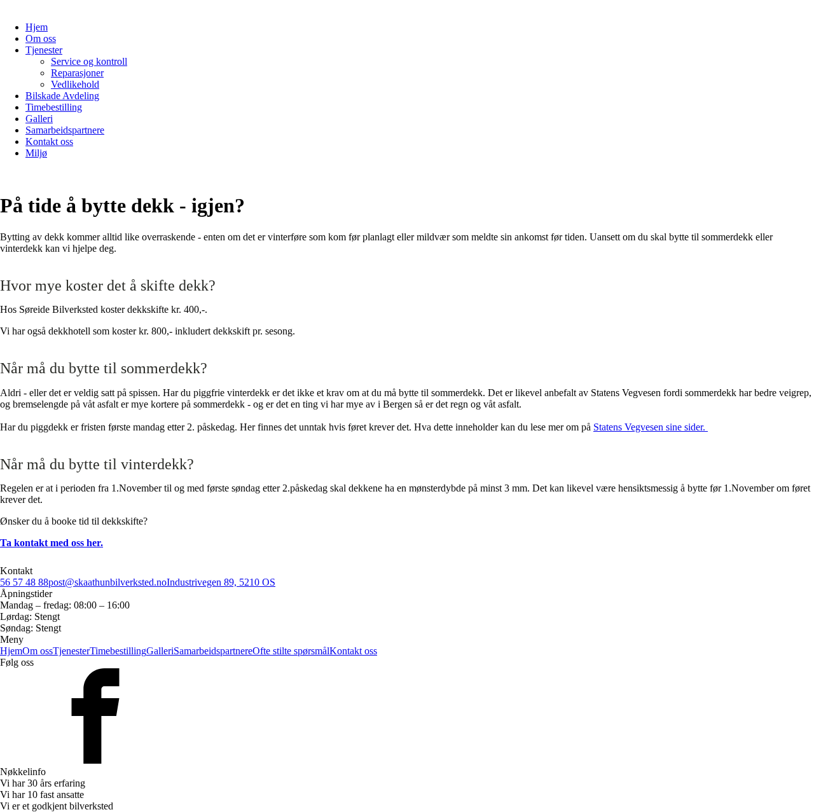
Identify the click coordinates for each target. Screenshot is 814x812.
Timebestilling (53, 107)
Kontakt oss (49, 141)
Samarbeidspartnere (64, 130)
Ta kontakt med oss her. (51, 542)
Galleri (39, 118)
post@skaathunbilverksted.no (107, 582)
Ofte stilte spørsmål (290, 650)
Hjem (36, 27)
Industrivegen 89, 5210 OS (221, 582)
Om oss (40, 38)
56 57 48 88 (24, 582)
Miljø (36, 153)
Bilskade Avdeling (62, 95)
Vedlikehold (75, 84)
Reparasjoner (77, 72)
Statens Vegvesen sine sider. (650, 427)
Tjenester (43, 50)
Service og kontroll (89, 61)
